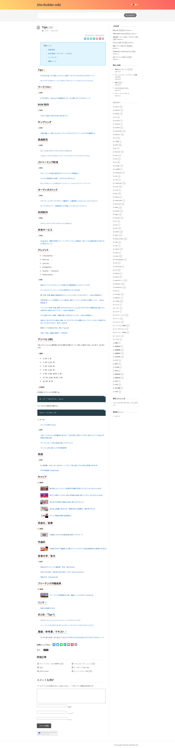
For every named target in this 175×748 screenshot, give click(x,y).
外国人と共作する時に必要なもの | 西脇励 (55, 223)
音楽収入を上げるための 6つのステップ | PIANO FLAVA (59, 620)
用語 (118, 82)
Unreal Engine (119, 259)
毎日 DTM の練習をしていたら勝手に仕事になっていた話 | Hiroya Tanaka (66, 80)
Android (117, 124)
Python (117, 232)
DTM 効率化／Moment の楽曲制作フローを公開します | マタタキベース (65, 98)
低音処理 (51, 49)
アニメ (117, 305)
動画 (116, 343)
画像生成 (117, 378)
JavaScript (118, 183)
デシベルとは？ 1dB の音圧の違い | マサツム (55, 443)
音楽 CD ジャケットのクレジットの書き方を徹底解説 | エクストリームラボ (65, 285)
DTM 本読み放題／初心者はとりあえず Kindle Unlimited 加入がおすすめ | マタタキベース (72, 637)
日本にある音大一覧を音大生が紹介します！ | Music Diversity (62, 572)
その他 (117, 301)
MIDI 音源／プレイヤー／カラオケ (60, 53)
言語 (116, 385)
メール (70, 713)
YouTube (117, 294)
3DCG (116, 107)
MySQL (117, 211)
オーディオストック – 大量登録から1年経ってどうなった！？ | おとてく (63, 206)
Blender (117, 134)
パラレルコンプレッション (84, 664)
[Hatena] (94, 39)
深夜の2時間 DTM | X (47, 608)
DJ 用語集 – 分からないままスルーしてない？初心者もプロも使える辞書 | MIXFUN (69, 465)
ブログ (117, 339)
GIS (116, 159)
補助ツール (52, 61)
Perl (116, 225)
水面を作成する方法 (121, 34)
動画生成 (117, 346)
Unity (116, 256)
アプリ (117, 308)
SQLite (117, 249)
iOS (116, 176)
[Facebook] (85, 39)
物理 (116, 371)
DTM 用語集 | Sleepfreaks (49, 470)
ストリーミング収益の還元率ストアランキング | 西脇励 (59, 173)
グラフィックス (119, 315)
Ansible (117, 128)
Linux (116, 187)
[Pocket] (97, 39)
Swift (116, 253)
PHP (116, 228)
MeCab (117, 197)
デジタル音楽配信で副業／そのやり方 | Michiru (57, 178)
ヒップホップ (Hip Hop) (81, 667)
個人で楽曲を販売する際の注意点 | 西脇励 (55, 151)
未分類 (117, 367)
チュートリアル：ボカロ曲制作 (51, 664)
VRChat (117, 273)
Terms (48, 734)
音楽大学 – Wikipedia (48, 577)
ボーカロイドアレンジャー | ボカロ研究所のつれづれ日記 (60, 290)
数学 (116, 364)
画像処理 (117, 374)
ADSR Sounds (44, 671)
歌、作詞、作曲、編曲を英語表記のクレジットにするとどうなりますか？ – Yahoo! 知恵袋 (70, 295)
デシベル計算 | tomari (48, 425)
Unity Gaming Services (122, 88)
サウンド (117, 322)
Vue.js (117, 277)
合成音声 (117, 357)
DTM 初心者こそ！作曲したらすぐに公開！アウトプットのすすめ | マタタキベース (67, 75)
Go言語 (117, 169)
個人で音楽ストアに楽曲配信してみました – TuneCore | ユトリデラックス (65, 183)
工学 (116, 360)
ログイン (117, 416)
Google (117, 166)
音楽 (116, 392)
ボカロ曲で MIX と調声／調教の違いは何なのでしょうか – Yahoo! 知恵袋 (65, 315)
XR (116, 291)
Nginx (116, 214)
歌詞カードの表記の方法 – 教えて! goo (54, 328)
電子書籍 (117, 388)
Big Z (41, 667)
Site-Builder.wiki (49, 5)
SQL (116, 246)
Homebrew (118, 173)
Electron (117, 152)
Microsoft (118, 204)
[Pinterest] (100, 39)
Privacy (43, 734)
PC (116, 221)
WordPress (118, 287)
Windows (118, 284)
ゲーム (117, 318)
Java (116, 180)
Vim (116, 263)
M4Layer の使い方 (120, 43)
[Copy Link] (103, 39)
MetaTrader (118, 200)
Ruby (116, 235)
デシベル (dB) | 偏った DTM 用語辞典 (53, 448)
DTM (46, 31)
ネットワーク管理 (120, 332)
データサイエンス (120, 329)
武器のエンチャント (123, 69)
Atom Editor (118, 131)
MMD (116, 207)
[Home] (43, 31)
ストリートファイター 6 (122, 93)
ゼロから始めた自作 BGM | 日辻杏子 (53, 116)
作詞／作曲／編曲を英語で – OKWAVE (53, 333)
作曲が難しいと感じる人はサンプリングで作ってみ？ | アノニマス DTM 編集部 (67, 133)
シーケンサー (52, 57)
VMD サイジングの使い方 (122, 57)
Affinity (117, 114)
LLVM (116, 190)
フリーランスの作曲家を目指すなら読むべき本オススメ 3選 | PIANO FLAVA (66, 625)
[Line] (91, 39)
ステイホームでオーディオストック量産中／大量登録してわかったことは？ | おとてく (69, 201)
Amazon (117, 121)
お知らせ (117, 298)
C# (116, 138)
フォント (117, 336)
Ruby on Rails (119, 239)
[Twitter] (88, 39)
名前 (70, 707)
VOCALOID (118, 266)
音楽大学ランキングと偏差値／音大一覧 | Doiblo (57, 567)
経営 (116, 381)
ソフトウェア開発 (120, 325)
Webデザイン (119, 280)
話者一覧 (118, 30)
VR (116, 270)
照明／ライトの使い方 (122, 46)
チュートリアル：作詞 (83, 671)
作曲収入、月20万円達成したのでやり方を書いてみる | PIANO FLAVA (64, 156)
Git (116, 162)
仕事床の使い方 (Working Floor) (124, 51)
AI (115, 117)
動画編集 (117, 350)
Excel (116, 155)
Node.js (117, 218)
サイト (70, 720)
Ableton (117, 110)
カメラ (117, 312)
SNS (116, 242)
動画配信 (117, 353)
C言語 (117, 141)
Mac (116, 193)
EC (116, 148)
